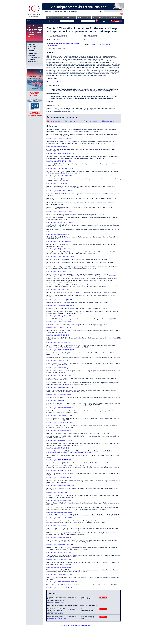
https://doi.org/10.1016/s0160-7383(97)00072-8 (60, 478)
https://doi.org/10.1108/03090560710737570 (59, 574)
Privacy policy (85, 625)
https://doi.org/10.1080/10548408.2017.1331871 (60, 350)
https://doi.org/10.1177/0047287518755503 (58, 567)
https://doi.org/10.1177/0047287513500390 (58, 470)
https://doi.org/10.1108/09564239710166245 (59, 212)
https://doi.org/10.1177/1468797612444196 (58, 139)
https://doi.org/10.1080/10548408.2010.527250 (60, 537)
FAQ (61, 11)
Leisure (31, 51)
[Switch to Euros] (120, 22)
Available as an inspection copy (56, 618)
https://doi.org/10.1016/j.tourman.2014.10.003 (59, 168)
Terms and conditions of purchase (70, 625)
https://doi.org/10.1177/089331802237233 (58, 271)
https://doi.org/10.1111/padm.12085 (56, 492)
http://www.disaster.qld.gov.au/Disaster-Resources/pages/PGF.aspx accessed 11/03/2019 (72, 452)
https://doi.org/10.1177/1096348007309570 (58, 394)
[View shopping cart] (104, 22)
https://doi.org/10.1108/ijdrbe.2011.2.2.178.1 (59, 249)
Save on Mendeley (54, 121)
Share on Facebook (110, 121)
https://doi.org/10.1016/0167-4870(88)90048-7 (59, 300)
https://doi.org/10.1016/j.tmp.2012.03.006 (58, 316)
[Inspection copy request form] (99, 18)
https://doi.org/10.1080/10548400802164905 (59, 440)
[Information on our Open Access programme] (114, 18)
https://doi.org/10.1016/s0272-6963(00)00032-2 (60, 423)
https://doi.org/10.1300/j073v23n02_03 (57, 368)
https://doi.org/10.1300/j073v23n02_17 (57, 234)
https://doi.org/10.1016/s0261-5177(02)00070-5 (60, 327)
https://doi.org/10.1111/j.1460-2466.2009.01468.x (60, 176)
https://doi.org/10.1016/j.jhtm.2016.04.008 (58, 559)
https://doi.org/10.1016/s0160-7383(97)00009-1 (60, 305)
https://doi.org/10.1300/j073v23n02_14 (57, 146)
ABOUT (57, 11)
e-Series (31, 59)
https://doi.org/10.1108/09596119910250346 (59, 415)
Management (33, 61)
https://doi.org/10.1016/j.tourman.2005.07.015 (59, 241)
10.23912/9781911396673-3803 (100, 44)
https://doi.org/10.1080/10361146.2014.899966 (60, 485)
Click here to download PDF (54, 82)
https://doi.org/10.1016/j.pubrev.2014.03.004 (59, 518)
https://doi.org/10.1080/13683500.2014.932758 (60, 387)
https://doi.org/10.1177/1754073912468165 (58, 430)
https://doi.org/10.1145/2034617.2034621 (58, 289)
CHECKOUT (52, 11)
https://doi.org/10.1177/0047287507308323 (58, 460)
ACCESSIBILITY (75, 11)
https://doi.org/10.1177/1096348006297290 (58, 500)
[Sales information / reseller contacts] (53, 18)
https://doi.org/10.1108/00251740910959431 (59, 322)
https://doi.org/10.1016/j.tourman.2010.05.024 (59, 375)
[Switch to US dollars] (117, 22)
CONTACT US (66, 11)
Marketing (32, 53)
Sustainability (34, 57)
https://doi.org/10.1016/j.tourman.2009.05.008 (59, 512)
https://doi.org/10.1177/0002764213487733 (58, 161)
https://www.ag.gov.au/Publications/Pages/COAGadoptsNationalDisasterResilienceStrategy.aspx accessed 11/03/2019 (81, 276)
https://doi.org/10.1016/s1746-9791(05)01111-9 (60, 256)
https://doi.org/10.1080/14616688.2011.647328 (60, 153)
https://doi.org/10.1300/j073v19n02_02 (57, 448)
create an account (43, 21)
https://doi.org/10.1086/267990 (55, 400)
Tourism (31, 49)
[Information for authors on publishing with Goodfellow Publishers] (84, 18)
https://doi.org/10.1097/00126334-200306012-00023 (61, 582)
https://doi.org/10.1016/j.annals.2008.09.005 (59, 588)
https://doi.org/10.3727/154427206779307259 (59, 191)
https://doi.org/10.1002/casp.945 (56, 525)
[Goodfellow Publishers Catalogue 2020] (35, 90)
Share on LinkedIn (91, 121)
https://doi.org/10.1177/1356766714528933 (58, 552)
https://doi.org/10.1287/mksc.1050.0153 (58, 342)
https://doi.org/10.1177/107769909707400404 (59, 408)
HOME (46, 11)
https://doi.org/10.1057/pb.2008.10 (56, 183)
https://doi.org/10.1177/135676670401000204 (59, 222)
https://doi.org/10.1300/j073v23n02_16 (57, 335)
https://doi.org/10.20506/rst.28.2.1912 (57, 360)
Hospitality (32, 46)
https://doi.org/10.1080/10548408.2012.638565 (60, 545)
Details (63, 602)
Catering (31, 55)
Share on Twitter (72, 121)
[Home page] (34, 17)
